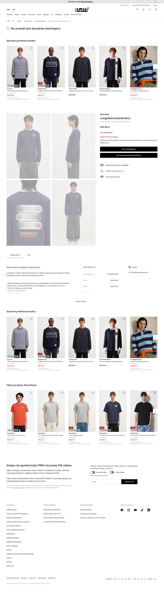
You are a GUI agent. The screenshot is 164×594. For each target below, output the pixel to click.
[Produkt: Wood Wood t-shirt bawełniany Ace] (82, 411)
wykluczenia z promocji (19, 487)
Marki (39, 14)
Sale (52, 14)
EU (122, 579)
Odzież (17, 14)
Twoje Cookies (41, 578)
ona (8, 9)
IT (132, 579)
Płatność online (85, 510)
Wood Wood (104, 114)
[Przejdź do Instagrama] (130, 511)
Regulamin (24, 578)
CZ (119, 579)
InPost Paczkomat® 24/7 (52, 514)
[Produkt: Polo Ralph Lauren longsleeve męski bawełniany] (143, 66)
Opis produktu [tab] (15, 255)
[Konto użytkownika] (143, 9)
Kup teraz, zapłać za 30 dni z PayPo (92, 518)
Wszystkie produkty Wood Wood (129, 155)
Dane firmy (32, 578)
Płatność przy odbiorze (88, 514)
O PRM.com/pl (12, 510)
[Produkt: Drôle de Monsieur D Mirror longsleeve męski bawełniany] (113, 66)
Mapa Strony (52, 578)
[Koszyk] (156, 9)
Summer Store (76, 14)
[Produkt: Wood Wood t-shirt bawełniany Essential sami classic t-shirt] (143, 411)
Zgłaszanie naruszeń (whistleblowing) (20, 554)
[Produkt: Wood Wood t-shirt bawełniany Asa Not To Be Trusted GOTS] (113, 411)
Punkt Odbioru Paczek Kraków (53, 518)
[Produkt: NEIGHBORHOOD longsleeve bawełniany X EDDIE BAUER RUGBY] (51, 66)
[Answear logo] (81, 9)
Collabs (66, 14)
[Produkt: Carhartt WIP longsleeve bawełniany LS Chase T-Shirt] (82, 66)
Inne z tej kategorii (129, 149)
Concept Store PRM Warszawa (17, 514)
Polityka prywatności (13, 578)
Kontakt (9, 562)
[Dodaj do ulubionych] (31, 48)
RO (138, 579)
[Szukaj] (137, 9)
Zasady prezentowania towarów (18, 522)
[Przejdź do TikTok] (143, 511)
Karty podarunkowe (13, 526)
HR (129, 579)
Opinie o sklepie (12, 546)
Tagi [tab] (28, 255)
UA (145, 579)
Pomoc (9, 558)
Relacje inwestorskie (14, 518)
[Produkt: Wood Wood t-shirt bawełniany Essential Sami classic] (51, 411)
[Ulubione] (149, 9)
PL (135, 579)
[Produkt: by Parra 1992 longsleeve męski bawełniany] (20, 66)
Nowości (10, 14)
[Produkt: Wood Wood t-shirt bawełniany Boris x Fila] (20, 411)
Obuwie (24, 14)
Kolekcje (46, 14)
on (14, 9)
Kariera (9, 550)
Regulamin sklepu (13, 538)
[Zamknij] (155, 2)
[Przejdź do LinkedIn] (150, 511)
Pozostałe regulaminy (14, 542)
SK (142, 579)
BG (115, 579)
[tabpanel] (82, 281)
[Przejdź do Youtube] (136, 511)
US (155, 579)
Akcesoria (31, 14)
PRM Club (10, 566)
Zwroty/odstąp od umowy (16, 530)
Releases (59, 14)
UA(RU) (150, 579)
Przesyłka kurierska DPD (51, 510)
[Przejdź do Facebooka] (123, 511)
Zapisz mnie (129, 482)
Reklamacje (11, 534)
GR (125, 579)
